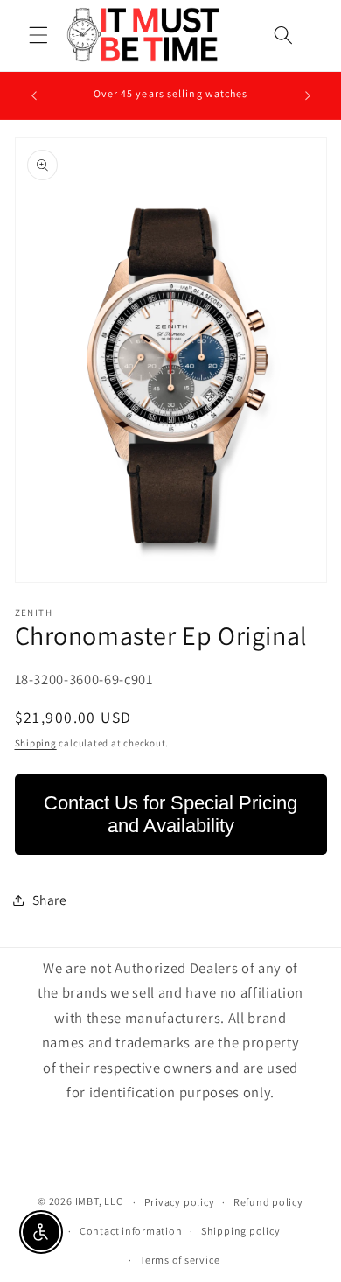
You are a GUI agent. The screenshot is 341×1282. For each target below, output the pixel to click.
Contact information (131, 1230)
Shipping (36, 743)
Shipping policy (241, 1230)
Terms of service (179, 1259)
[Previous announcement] (34, 95)
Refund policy (268, 1201)
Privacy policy (179, 1201)
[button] (38, 34)
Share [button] (49, 899)
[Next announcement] (308, 95)
